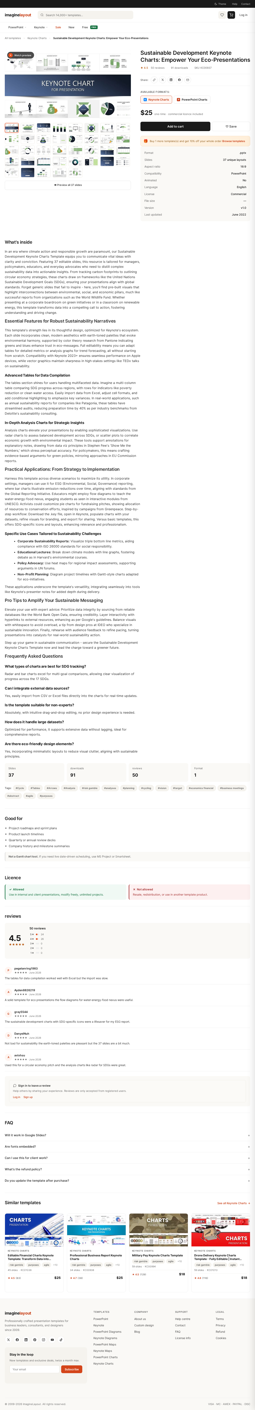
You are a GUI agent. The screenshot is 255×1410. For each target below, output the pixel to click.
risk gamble (16, 1264)
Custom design (144, 1325)
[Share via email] (187, 80)
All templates (13, 38)
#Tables (35, 788)
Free (89, 27)
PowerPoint (15, 27)
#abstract (13, 795)
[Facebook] (17, 1339)
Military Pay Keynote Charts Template (157, 1255)
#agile (29, 795)
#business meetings (232, 788)
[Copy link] (154, 80)
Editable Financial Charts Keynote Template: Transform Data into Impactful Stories (31, 1257)
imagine (18, 15)
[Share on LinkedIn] (171, 80)
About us (140, 1319)
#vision (162, 788)
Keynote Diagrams (105, 1338)
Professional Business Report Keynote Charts (96, 1257)
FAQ (177, 1331)
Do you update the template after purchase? (37, 1180)
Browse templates (233, 141)
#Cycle (20, 788)
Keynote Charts (37, 38)
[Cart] (231, 15)
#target (177, 788)
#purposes (46, 795)
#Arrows (52, 788)
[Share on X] (162, 80)
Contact (245, 3)
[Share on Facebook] (179, 80)
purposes (33, 1264)
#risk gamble (89, 788)
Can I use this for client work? (26, 1158)
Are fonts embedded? (20, 1146)
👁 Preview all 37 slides (68, 184)
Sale (58, 27)
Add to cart (175, 126)
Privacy (221, 1325)
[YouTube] (52, 1339)
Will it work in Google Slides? (25, 1135)
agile (46, 1264)
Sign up (28, 1097)
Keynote (39, 27)
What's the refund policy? (23, 1169)
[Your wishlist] (222, 15)
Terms (220, 1319)
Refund (220, 1331)
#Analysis (69, 788)
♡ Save (231, 126)
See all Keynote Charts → (233, 1203)
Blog (137, 1331)
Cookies (221, 1338)
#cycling (146, 788)
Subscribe (72, 1369)
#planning (128, 788)
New (72, 27)
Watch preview (22, 55)
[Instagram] (43, 1339)
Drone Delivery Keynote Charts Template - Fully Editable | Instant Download (216, 1257)
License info (183, 1338)
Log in (243, 15)
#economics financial (201, 788)
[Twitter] (8, 1339)
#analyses (110, 788)
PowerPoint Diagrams (107, 1331)
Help (234, 3)
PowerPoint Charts (193, 99)
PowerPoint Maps (104, 1344)
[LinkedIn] (25, 1339)
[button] (68, 85)
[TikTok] (61, 1339)
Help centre (182, 1319)
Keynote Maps (102, 1350)
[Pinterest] (34, 1339)
